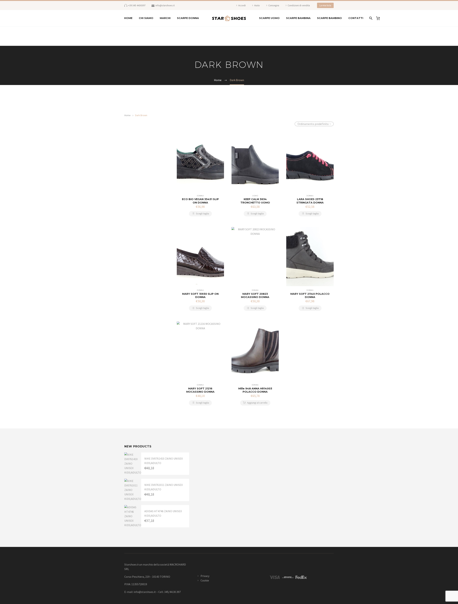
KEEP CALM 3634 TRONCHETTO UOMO (255, 201)
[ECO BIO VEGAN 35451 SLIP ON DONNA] (200, 162)
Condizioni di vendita (299, 5)
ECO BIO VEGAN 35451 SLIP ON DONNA (200, 201)
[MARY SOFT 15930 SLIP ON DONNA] (200, 256)
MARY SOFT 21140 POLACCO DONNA (310, 295)
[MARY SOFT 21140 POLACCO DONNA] (309, 256)
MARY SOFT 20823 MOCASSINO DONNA (255, 295)
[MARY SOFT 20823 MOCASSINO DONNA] (255, 256)
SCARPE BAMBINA (298, 18)
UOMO (255, 196)
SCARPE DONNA (188, 18)
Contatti (355, 18)
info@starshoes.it (165, 5)
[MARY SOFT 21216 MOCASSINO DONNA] (200, 351)
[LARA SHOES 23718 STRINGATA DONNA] (309, 162)
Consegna (273, 5)
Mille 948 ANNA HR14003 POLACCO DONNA (255, 390)
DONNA (200, 196)
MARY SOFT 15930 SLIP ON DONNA (200, 295)
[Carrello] (379, 18)
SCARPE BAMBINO (329, 18)
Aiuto (257, 5)
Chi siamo (146, 18)
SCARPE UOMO (269, 18)
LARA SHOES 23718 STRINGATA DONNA (310, 201)
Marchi (165, 18)
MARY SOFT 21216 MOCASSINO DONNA (200, 390)
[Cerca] (370, 18)
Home (128, 18)
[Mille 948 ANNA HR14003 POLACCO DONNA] (255, 351)
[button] (255, 403)
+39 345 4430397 (136, 5)
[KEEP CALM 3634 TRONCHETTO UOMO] (255, 162)
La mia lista (325, 5)
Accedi (242, 5)
